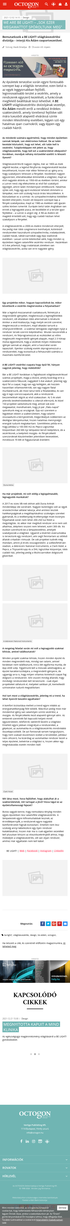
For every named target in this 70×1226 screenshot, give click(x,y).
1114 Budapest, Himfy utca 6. (35, 1128)
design (33, 935)
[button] (46, 5)
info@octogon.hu (35, 1132)
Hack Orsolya (20, 47)
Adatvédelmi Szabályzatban (49, 1219)
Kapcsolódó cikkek (35, 999)
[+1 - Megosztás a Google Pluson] (54, 923)
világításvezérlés (21, 935)
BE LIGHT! (8, 935)
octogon (52, 935)
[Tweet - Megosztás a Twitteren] (48, 923)
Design (26, 17)
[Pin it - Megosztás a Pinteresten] (59, 923)
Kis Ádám (42, 935)
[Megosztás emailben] (65, 923)
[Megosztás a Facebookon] (42, 923)
